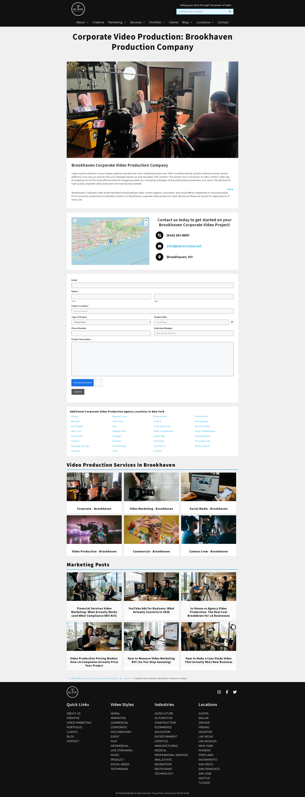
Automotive (164, 718)
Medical (160, 750)
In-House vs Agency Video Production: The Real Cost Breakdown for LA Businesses (209, 611)
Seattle (204, 778)
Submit (78, 391)
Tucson (204, 782)
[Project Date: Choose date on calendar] (232, 322)
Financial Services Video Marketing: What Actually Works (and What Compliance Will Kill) (94, 611)
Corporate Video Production (107, 678)
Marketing (115, 22)
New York (206, 745)
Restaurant (163, 768)
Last (156, 301)
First (73, 301)
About (80, 22)
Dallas (204, 718)
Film (114, 741)
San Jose (205, 773)
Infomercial (120, 745)
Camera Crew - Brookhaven (208, 551)
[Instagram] (219, 692)
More (230, 189)
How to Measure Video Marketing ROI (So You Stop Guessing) (151, 660)
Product (117, 759)
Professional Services (171, 755)
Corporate (119, 727)
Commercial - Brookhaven (151, 551)
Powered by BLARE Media (177, 793)
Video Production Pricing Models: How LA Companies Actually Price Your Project (94, 661)
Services (135, 22)
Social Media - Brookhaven (209, 509)
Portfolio (155, 22)
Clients (173, 22)
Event (115, 736)
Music (115, 755)
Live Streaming (122, 750)
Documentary (121, 731)
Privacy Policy (158, 793)
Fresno (204, 727)
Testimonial (119, 768)
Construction (165, 722)
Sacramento (208, 759)
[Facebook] (227, 692)
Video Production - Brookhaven (94, 551)
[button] (110, 241)
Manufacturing (166, 745)
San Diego (206, 764)
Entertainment (166, 736)
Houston (205, 731)
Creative (98, 22)
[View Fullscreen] (74, 220)
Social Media (120, 764)
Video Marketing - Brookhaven (151, 509)
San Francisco (209, 768)
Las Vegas (206, 736)
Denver (204, 722)
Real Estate (163, 759)
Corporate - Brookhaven (94, 509)
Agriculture (164, 713)
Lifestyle (161, 741)
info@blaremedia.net (184, 246)
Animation (118, 718)
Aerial (115, 713)
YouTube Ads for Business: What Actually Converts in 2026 (151, 610)
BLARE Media (75, 678)
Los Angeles (208, 741)
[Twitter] (234, 692)
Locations (203, 22)
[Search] (230, 12)
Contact (223, 22)
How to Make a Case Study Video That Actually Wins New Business (208, 660)
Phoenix (205, 750)
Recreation (163, 764)
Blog (185, 22)
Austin (203, 713)
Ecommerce (163, 727)
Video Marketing (79, 722)
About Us (74, 713)
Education (162, 731)
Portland (206, 755)
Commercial (119, 722)
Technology (164, 773)
